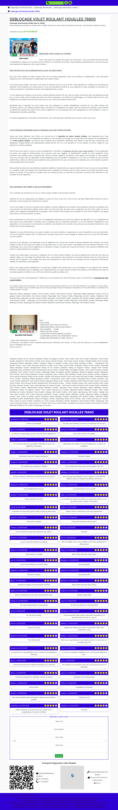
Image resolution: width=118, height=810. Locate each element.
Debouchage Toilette (44, 798)
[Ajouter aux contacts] (66, 3)
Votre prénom (59, 729)
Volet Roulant (61, 800)
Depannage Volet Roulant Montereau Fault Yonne (91, 803)
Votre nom (59, 721)
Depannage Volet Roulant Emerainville (26, 807)
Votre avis (59, 745)
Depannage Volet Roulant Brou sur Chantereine (87, 805)
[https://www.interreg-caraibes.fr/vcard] (21, 777)
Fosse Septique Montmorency (32, 800)
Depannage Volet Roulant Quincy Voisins (82, 800)
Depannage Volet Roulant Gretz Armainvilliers (89, 807)
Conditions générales (28, 795)
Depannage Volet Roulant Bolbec (64, 798)
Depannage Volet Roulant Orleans (89, 798)
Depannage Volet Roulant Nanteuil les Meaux (25, 803)
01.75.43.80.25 (56, 3)
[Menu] (70, 3)
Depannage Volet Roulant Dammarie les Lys (56, 807)
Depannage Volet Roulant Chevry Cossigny (54, 805)
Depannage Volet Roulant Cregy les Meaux (57, 803)
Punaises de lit (50, 800)
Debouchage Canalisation (26, 798)
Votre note (59, 737)
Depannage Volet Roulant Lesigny (26, 805)
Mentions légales (13, 795)
